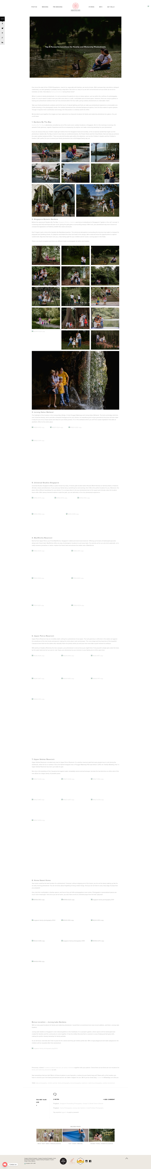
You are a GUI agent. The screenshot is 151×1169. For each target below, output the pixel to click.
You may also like (41, 1102)
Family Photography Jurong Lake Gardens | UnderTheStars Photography (81, 1108)
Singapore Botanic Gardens (67, 222)
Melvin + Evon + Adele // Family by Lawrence (49, 1143)
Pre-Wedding (57, 7)
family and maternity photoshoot (42, 1070)
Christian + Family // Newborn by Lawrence (101, 1143)
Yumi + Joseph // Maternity (76, 1143)
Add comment (109, 1099)
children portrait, (53, 1083)
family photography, (64, 1083)
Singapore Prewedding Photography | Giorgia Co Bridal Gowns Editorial (81, 1103)
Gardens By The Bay (38, 125)
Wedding (45, 7)
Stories (91, 7)
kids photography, (76, 1083)
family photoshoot (56, 92)
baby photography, (42, 1083)
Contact (99, 1077)
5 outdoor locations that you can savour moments (59, 1067)
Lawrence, (85, 1083)
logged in (64, 1112)
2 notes (56, 1099)
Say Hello (111, 7)
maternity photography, (95, 1083)
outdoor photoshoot (109, 1083)
